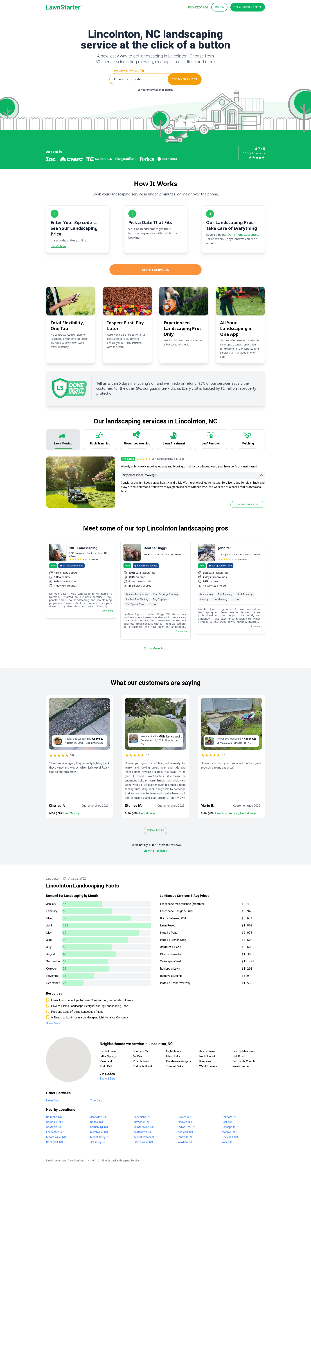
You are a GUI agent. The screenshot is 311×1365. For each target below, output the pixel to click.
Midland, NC (185, 1132)
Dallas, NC (96, 1122)
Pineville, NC (185, 1137)
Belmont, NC (54, 1117)
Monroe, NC (229, 1132)
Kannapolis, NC (231, 1127)
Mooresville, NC (56, 1137)
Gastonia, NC (54, 1127)
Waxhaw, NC (185, 1142)
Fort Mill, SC (229, 1122)
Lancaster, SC (55, 1132)
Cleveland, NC (142, 1117)
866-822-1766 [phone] (198, 7)
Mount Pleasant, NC (146, 1137)
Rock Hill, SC (230, 1137)
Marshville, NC (99, 1132)
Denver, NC (185, 1122)
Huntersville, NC (144, 1127)
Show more (107, 610)
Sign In (219, 7)
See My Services (155, 270)
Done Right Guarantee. (243, 235)
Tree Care (96, 1100)
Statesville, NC (143, 1142)
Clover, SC (184, 1117)
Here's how (58, 246)
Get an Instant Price (248, 7)
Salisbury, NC (98, 1142)
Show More (155, 830)
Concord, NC (229, 1117)
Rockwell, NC (54, 1142)
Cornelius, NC (54, 1122)
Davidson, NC (142, 1122)
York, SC (227, 1142)
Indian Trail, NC (187, 1127)
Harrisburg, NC (99, 1127)
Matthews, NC (143, 1132)
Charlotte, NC (98, 1117)
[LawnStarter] (64, 7)
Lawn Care (52, 1100)
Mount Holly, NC (100, 1137)
